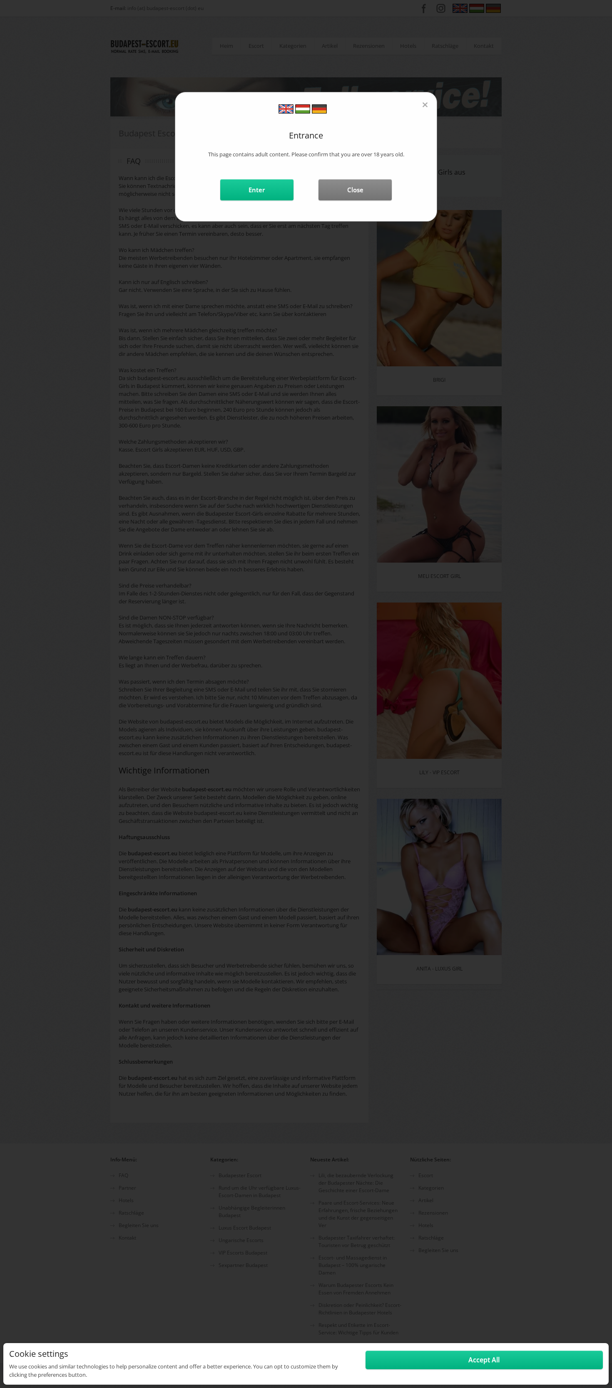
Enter (257, 189)
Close (355, 189)
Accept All (484, 1359)
